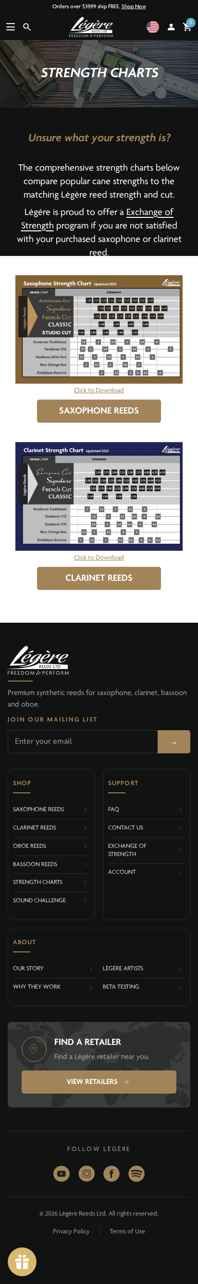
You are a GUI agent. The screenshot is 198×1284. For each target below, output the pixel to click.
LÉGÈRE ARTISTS (123, 968)
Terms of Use (127, 1231)
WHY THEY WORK (37, 987)
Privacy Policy (71, 1231)
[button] (155, 27)
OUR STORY (28, 968)
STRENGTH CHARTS (37, 882)
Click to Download (99, 390)
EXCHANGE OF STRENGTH (127, 850)
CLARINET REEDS (99, 578)
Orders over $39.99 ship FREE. (99, 7)
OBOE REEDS (29, 846)
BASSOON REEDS (35, 864)
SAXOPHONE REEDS (99, 411)
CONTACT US (125, 828)
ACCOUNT (122, 872)
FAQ (113, 809)
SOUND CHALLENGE (39, 900)
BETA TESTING (121, 987)
